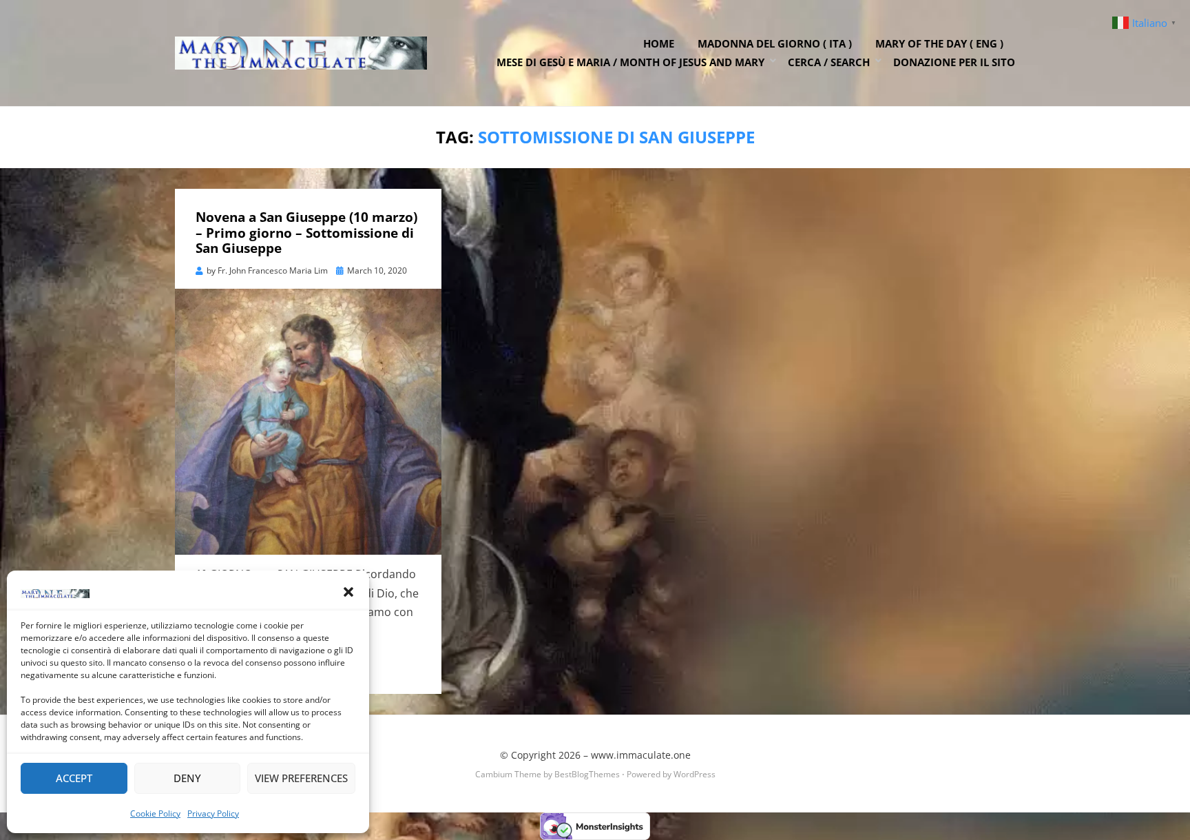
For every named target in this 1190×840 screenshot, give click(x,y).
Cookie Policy (155, 813)
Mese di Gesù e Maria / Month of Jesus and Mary (630, 62)
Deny (187, 778)
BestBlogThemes (587, 774)
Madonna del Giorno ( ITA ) (775, 43)
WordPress (695, 774)
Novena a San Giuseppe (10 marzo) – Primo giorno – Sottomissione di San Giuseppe (306, 233)
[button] (348, 592)
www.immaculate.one (641, 754)
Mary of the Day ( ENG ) (939, 43)
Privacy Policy (213, 813)
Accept (74, 778)
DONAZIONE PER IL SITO (954, 62)
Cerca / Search (829, 62)
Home (658, 43)
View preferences (301, 778)
